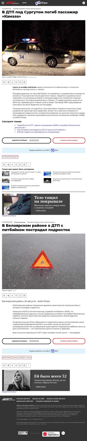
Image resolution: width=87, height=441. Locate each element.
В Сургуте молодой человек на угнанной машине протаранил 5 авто (66, 173)
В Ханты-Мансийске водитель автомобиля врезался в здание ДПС (25, 186)
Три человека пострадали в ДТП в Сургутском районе (41, 130)
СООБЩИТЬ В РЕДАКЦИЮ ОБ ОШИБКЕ (47, 401)
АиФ (14, 290)
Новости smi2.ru (9, 216)
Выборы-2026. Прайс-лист (25, 401)
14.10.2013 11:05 (6, 8)
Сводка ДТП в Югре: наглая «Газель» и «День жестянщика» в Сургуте (26, 173)
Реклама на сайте (38, 399)
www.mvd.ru (32, 77)
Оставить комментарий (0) (69, 140)
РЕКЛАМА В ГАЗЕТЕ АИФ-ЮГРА (56, 399)
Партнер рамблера (35, 433)
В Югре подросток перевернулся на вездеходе (38, 132)
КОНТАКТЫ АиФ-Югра (23, 399)
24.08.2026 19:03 (7, 222)
